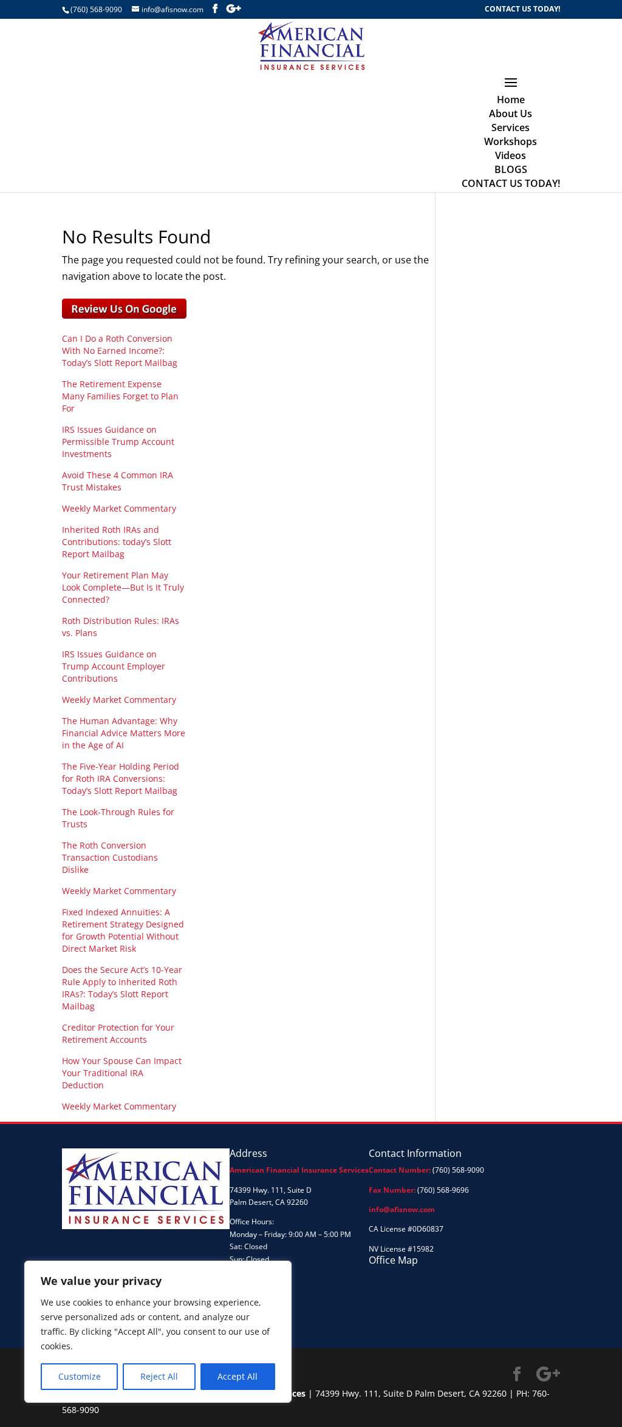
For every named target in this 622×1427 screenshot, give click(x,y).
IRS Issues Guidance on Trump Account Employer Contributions (113, 666)
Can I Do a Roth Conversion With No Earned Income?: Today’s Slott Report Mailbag (119, 350)
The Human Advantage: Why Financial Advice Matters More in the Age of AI (123, 733)
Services (510, 127)
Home (511, 99)
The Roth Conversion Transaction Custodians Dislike (110, 857)
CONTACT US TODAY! (522, 9)
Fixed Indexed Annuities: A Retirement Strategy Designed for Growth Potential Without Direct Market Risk (123, 930)
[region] (158, 1332)
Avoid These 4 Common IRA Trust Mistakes (117, 481)
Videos (510, 155)
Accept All (237, 1376)
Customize (79, 1376)
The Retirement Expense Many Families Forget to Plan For (120, 396)
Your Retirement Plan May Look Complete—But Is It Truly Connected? (123, 587)
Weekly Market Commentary (119, 508)
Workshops (510, 141)
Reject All (159, 1376)
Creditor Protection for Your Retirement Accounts (118, 1033)
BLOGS (510, 169)
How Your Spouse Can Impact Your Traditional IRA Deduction (122, 1073)
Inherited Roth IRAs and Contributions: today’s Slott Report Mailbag (116, 542)
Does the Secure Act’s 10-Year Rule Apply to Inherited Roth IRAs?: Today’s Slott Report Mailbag (122, 988)
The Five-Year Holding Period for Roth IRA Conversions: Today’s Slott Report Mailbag (120, 778)
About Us (510, 113)
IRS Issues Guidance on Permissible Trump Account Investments (118, 441)
